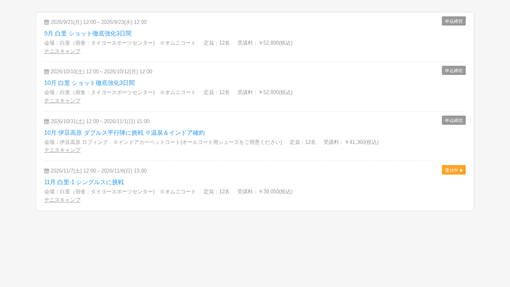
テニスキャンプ (62, 51)
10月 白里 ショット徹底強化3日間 (89, 82)
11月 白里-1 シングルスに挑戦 (84, 182)
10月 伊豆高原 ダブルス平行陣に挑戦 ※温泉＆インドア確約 (124, 132)
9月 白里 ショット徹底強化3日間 (87, 33)
